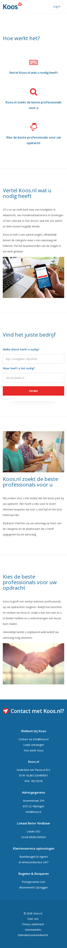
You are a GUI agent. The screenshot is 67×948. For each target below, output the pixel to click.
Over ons (33, 919)
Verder (33, 391)
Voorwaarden (33, 929)
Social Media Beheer (33, 837)
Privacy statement (33, 924)
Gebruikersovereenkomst (33, 935)
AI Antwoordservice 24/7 (33, 862)
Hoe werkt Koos (33, 750)
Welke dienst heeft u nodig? (21, 349)
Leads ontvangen (33, 745)
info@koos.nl (41, 739)
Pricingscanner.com (33, 882)
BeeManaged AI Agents (33, 856)
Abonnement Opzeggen (33, 887)
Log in (56, 6)
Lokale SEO (33, 831)
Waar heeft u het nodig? (19, 368)
